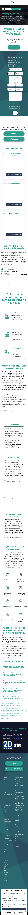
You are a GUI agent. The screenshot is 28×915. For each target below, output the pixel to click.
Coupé (5, 783)
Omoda (6, 878)
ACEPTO (14, 909)
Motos (5, 790)
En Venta (6, 833)
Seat (5, 858)
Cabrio (16, 826)
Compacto (6, 781)
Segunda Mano (7, 824)
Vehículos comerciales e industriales (7, 821)
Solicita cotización (25, 3)
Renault (6, 872)
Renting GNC (18, 831)
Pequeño (6, 792)
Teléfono (14, 134)
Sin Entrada (18, 842)
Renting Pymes (7, 829)
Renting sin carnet (8, 844)
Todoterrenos (7, 811)
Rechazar (20, 912)
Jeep (5, 870)
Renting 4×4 (18, 779)
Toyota (5, 862)
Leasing (17, 815)
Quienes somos (18, 840)
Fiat (5, 849)
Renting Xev (8, 9)
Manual (6, 786)
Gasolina (6, 809)
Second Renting (8, 826)
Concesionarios (18, 812)
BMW (5, 880)
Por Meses (17, 824)
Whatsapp (14, 139)
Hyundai (6, 851)
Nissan (5, 868)
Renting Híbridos (8, 797)
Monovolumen (7, 788)
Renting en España (19, 817)
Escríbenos (14, 763)
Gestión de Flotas (8, 802)
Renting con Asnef (19, 792)
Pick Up (17, 836)
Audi (5, 876)
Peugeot (6, 864)
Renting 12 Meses (19, 777)
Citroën (5, 856)
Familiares (17, 822)
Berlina (5, 777)
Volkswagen (7, 860)
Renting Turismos (8, 807)
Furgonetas (6, 800)
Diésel (5, 813)
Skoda (5, 887)
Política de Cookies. (6, 906)
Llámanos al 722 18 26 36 (14, 769)
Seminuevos (18, 829)
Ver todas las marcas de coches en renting (8, 837)
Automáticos (7, 831)
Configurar (8, 912)
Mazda (5, 885)
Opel (5, 866)
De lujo (17, 838)
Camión (6, 779)
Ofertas (9, 284)
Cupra (5, 874)
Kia (4, 853)
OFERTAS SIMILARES (14, 47)
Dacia (5, 882)
